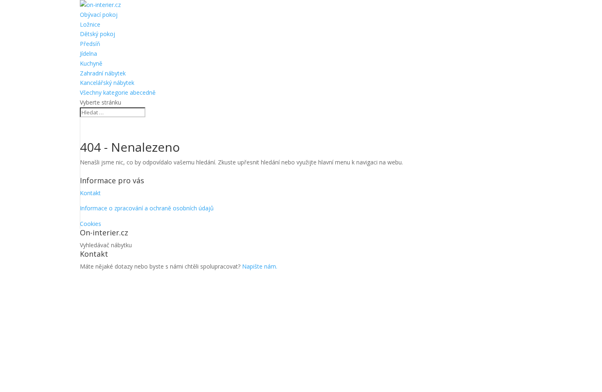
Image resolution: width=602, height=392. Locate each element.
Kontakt (90, 193)
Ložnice (90, 24)
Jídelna (88, 53)
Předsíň (90, 44)
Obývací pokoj (99, 14)
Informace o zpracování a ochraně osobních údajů (147, 208)
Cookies (90, 224)
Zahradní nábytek (103, 73)
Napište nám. (259, 266)
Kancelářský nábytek (107, 83)
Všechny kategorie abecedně (118, 92)
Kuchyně (91, 63)
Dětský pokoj (97, 34)
